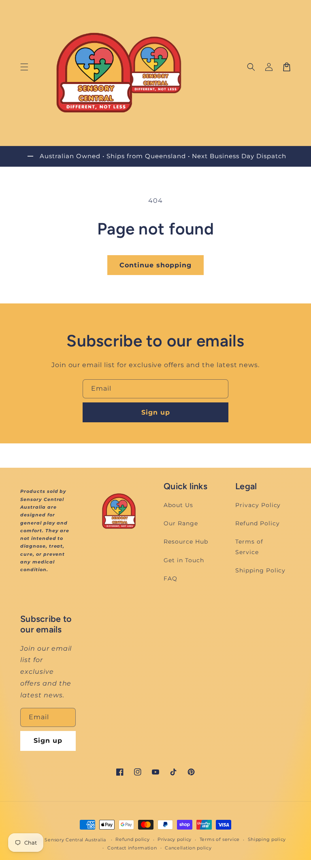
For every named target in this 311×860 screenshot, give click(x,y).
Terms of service (220, 839)
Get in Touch (184, 560)
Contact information (132, 848)
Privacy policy (175, 839)
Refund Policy (257, 523)
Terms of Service (249, 546)
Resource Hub (186, 541)
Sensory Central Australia (75, 840)
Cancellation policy (188, 848)
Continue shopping (155, 265)
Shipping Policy (260, 570)
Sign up (155, 412)
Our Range (181, 523)
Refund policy (132, 839)
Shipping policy (267, 839)
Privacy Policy (258, 505)
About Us (178, 505)
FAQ (170, 578)
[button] (24, 67)
